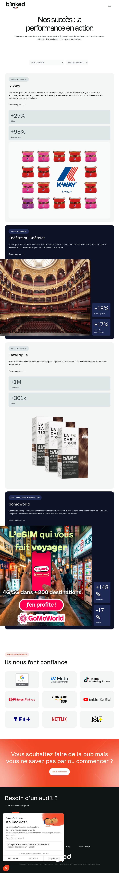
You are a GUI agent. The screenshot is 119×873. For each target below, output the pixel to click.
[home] (15, 6)
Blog (67, 846)
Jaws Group (84, 846)
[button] (109, 6)
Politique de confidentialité (28, 864)
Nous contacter (59, 771)
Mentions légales (46, 864)
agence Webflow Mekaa (91, 864)
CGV (56, 864)
